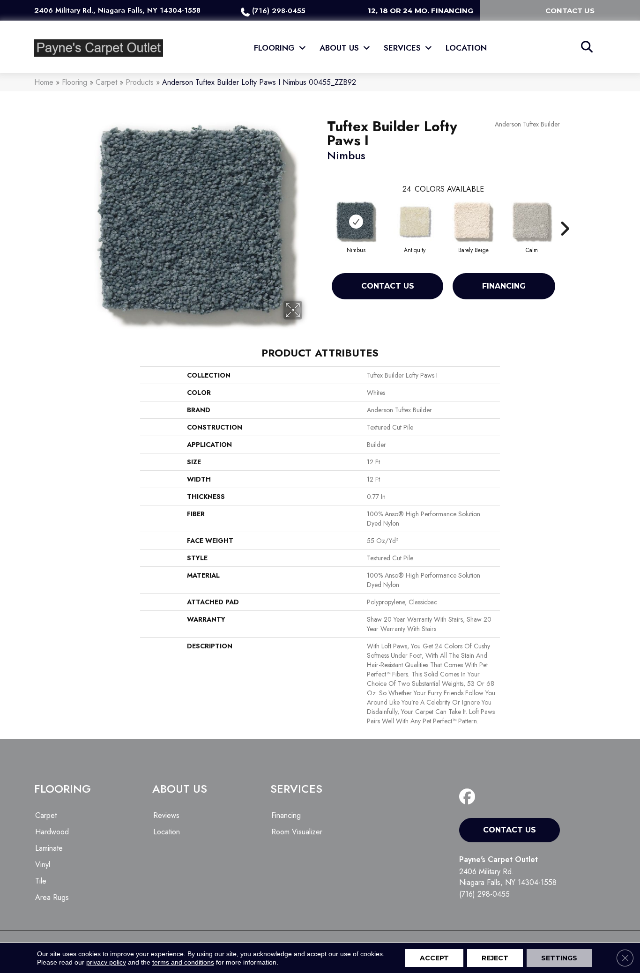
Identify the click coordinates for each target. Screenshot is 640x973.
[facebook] (469, 797)
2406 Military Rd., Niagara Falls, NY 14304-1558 (117, 10)
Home (43, 82)
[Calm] (531, 221)
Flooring (74, 82)
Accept (434, 958)
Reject (495, 958)
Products (140, 82)
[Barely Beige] (473, 221)
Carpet (106, 82)
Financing (504, 286)
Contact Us (387, 286)
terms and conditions (183, 962)
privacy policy (106, 962)
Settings (559, 958)
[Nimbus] (356, 221)
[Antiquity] (414, 221)
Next (565, 214)
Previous (322, 214)
